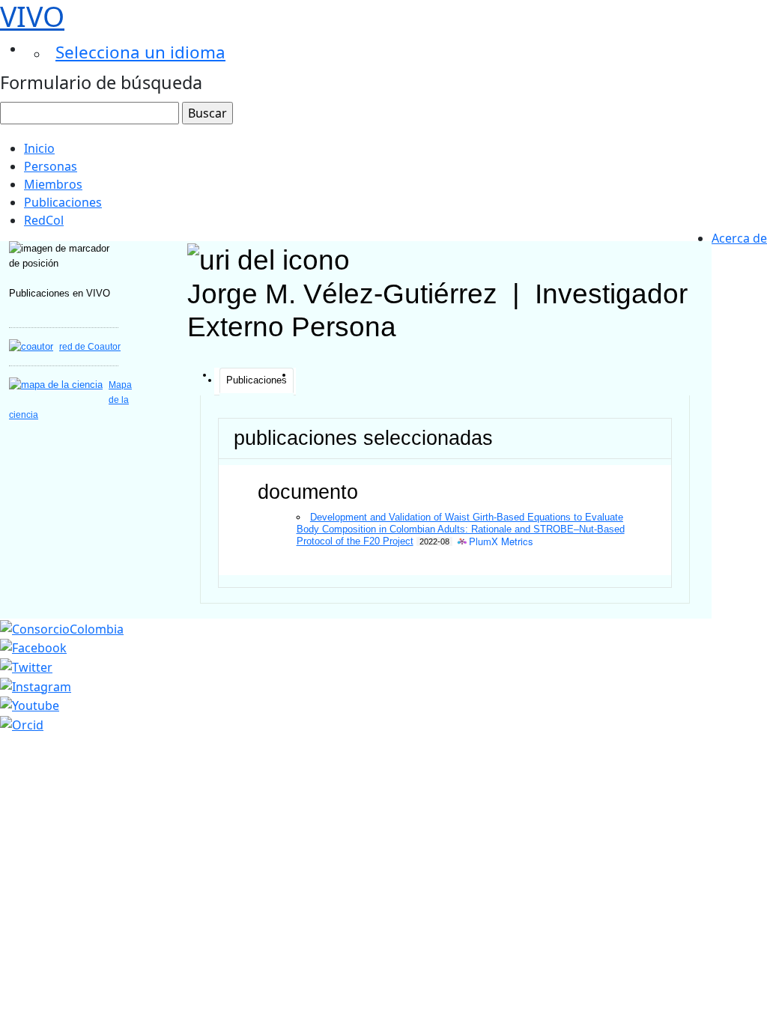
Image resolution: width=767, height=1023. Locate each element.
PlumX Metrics (501, 541)
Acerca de (739, 238)
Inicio (39, 148)
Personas (50, 166)
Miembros (53, 184)
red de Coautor (90, 346)
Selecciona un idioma (140, 52)
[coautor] (31, 346)
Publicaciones (63, 202)
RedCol (44, 220)
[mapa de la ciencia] (56, 384)
